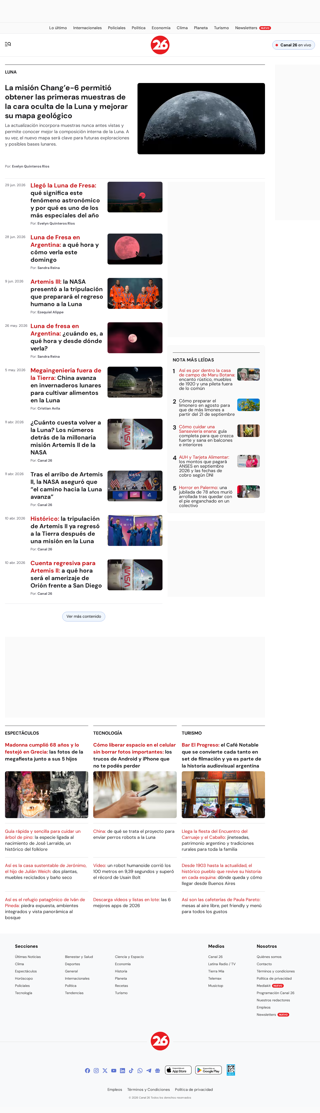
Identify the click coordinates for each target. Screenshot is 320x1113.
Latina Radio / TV (222, 964)
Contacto (264, 964)
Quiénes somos (269, 956)
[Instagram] (96, 1070)
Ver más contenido (83, 616)
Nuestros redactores (273, 1000)
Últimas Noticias (28, 956)
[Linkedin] (122, 1070)
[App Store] (178, 1071)
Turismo (192, 733)
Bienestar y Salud (79, 956)
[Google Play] (208, 1071)
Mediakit (269, 985)
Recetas (121, 985)
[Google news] (157, 1070)
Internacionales (77, 978)
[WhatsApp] (140, 1070)
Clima (19, 964)
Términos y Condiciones (148, 1089)
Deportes (72, 964)
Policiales (22, 985)
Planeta (121, 978)
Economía (123, 964)
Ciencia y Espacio (129, 956)
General (71, 971)
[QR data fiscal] (231, 1074)
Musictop (215, 985)
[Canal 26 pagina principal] (160, 53)
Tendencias (74, 993)
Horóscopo (24, 978)
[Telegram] (148, 1070)
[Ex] (105, 1070)
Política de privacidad (274, 978)
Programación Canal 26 (275, 993)
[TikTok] (131, 1070)
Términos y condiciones (276, 971)
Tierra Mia (216, 971)
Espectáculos (22, 733)
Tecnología (107, 733)
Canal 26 (215, 956)
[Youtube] (113, 1070)
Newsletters (272, 1014)
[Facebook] (87, 1070)
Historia (121, 971)
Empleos (263, 1007)
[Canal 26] (160, 1042)
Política (70, 985)
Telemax (215, 978)
